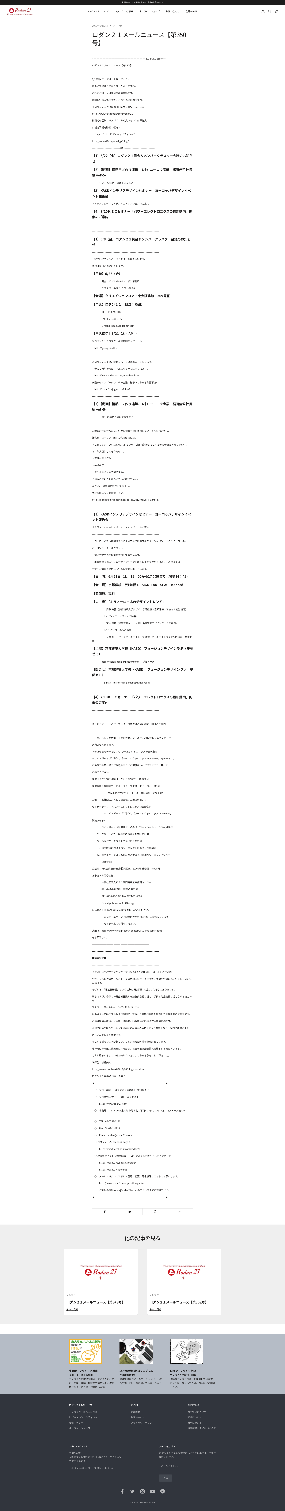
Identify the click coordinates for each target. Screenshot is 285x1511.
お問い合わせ (172, 11)
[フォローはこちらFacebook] (122, 1491)
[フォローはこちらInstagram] (142, 1491)
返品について (194, 1422)
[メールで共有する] (180, 1212)
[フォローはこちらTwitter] (132, 1491)
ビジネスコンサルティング (83, 1417)
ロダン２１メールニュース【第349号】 (95, 1302)
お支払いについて (196, 1412)
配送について (194, 1417)
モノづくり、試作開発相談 (83, 1412)
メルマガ (117, 25)
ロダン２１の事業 (124, 11)
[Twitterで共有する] (129, 1212)
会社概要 (135, 1412)
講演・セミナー (77, 1422)
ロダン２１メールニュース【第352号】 (178, 1302)
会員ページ (191, 11)
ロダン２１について (98, 11)
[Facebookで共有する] (104, 1212)
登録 (165, 1477)
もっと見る (72, 1309)
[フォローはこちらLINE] (162, 1491)
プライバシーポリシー (142, 1422)
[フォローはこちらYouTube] (152, 1491)
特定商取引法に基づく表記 (201, 1428)
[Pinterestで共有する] (155, 1212)
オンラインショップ (149, 11)
